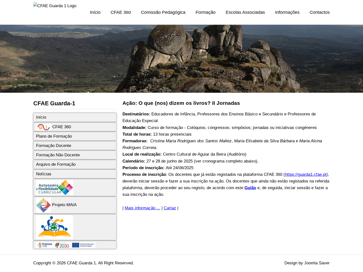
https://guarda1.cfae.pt (305, 174)
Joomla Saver (317, 263)
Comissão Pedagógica (163, 12)
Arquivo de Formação (56, 164)
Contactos (320, 12)
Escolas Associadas (245, 12)
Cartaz (170, 208)
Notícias (43, 174)
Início (95, 12)
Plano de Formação (54, 136)
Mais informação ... (142, 208)
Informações (287, 12)
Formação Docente (53, 145)
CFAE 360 (121, 12)
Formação (206, 12)
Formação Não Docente (58, 155)
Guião (250, 187)
